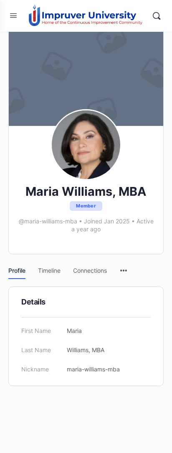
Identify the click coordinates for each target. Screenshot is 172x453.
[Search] (157, 16)
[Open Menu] (13, 15)
